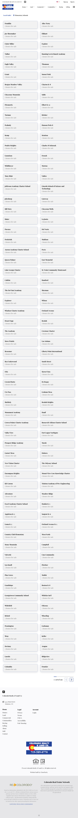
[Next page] (71, 680)
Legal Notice (13, 804)
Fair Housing (21, 723)
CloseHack (44, 772)
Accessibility (21, 721)
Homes (24, 7)
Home (4, 709)
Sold (3, 731)
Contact (5, 734)
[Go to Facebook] (25, 2)
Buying (61, 7)
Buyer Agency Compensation (25, 804)
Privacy (19, 713)
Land (31, 7)
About (4, 728)
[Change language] (58, 2)
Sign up (65, 2)
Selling (68, 7)
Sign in (72, 2)
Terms (19, 715)
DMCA (19, 718)
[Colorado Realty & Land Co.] (39, 748)
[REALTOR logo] (42, 762)
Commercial (40, 7)
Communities (51, 7)
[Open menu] (74, 7)
